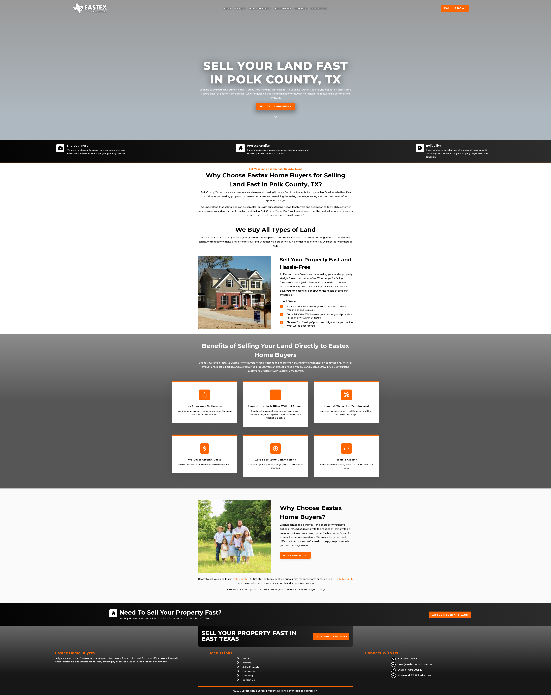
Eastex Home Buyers (253, 690)
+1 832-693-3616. (343, 579)
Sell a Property (260, 8)
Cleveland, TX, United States (414, 675)
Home (227, 8)
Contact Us (319, 8)
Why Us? (240, 8)
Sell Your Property (275, 106)
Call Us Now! (455, 8)
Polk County (247, 89)
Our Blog (301, 8)
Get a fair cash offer (331, 636)
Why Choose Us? (295, 555)
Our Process (282, 8)
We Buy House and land (450, 615)
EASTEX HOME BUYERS (410, 669)
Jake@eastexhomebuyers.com (416, 664)
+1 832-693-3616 (407, 658)
